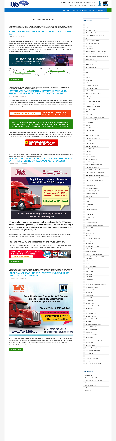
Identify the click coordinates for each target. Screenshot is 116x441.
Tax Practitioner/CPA (90, 385)
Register (77, 5)
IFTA (87, 206)
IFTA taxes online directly (92, 222)
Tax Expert (24, 96)
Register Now (89, 300)
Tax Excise (22, 36)
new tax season (89, 243)
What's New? (88, 390)
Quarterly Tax (89, 295)
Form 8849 (88, 183)
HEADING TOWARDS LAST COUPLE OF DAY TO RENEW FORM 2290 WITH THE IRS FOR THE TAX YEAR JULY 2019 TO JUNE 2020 (40, 159)
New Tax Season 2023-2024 (93, 246)
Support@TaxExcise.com (86, 2)
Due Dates (11, 87)
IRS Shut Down (89, 235)
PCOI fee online (90, 261)
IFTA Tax (88, 212)
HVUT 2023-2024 (90, 204)
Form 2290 (88, 125)
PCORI (87, 263)
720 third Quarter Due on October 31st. (96, 51)
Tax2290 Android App (91, 329)
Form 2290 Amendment (37, 87)
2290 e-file (88, 38)
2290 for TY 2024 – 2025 (92, 43)
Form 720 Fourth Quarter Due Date (95, 172)
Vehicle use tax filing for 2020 (93, 363)
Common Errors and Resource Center (95, 69)
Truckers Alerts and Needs (63, 270)
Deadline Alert (89, 75)
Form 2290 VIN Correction (60, 87)
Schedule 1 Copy (90, 303)
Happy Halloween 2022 (92, 193)
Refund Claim (89, 298)
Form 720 (88, 154)
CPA (87, 72)
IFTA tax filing (89, 214)
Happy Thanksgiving (91, 199)
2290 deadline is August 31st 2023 (95, 35)
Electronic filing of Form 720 (93, 104)
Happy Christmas (90, 185)
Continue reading (16, 79)
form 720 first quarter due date (94, 164)
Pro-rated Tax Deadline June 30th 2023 (96, 284)
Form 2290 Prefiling (91, 143)
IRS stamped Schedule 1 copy (92, 382)
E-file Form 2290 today (92, 88)
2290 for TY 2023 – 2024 (92, 40)
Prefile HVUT (89, 274)
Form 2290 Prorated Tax (92, 146)
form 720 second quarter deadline (94, 177)
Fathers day (89, 114)
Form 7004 (88, 151)
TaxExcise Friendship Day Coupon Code (96, 340)
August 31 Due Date (91, 64)
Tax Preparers (89, 321)
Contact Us (91, 5)
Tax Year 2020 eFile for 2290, (49, 27)
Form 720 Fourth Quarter (92, 167)
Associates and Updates (92, 62)
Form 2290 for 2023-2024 (92, 135)
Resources (83, 10)
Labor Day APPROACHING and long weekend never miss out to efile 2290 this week (39, 274)
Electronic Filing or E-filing (23, 87)
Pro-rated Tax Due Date (92, 287)
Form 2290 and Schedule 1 (23, 73)
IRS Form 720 (89, 227)
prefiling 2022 (89, 279)
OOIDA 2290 (89, 249)
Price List (75, 10)
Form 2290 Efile (41, 26)
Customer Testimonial (91, 378)
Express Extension (90, 109)
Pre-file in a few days (91, 266)
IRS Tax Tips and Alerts (91, 241)
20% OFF (88, 27)
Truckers (35, 88)
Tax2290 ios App (90, 332)
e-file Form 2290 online (92, 85)
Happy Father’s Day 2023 (92, 188)
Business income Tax (91, 67)
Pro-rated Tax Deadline (92, 282)
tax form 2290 (31, 71)
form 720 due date (90, 156)
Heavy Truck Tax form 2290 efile (93, 380)
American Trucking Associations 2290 (95, 54)
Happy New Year (90, 196)
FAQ (87, 112)
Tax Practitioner (101, 10)
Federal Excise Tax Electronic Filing (26, 26)
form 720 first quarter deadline (94, 162)
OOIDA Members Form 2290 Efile (94, 254)
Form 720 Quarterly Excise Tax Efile (95, 175)
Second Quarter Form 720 (92, 305)
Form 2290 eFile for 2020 (52, 26)
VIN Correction (89, 387)
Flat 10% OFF (89, 122)
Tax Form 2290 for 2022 (92, 319)
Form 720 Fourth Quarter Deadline (95, 170)
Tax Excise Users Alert (44, 270)
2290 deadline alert (91, 33)
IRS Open (88, 230)
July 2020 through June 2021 (56, 71)
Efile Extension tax (90, 98)
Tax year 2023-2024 (91, 326)
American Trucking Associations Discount (97, 56)
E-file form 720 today (91, 91)
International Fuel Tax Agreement (94, 225)
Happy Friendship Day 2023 (93, 191)
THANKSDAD (89, 353)
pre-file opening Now (91, 269)
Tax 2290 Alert (26, 27)
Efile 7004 (88, 96)
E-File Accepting (90, 83)
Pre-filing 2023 (89, 271)
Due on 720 (89, 80)
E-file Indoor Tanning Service (93, 93)
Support (84, 5)
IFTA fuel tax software (91, 209)
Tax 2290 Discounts (36, 27)
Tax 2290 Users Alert (36, 156)
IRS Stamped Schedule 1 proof (59, 269)
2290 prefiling (89, 48)
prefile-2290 (89, 276)
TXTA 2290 (60, 27)
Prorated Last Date (90, 290)
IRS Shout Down (90, 233)
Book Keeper (88, 375)
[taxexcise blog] (18, 3)
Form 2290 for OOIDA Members (94, 138)
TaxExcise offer (89, 342)
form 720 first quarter (91, 159)
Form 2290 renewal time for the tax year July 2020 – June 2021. (40, 32)
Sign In (71, 5)
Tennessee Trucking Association (94, 348)
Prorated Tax (89, 292)
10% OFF (88, 25)
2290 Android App (13, 154)
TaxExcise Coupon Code (92, 334)
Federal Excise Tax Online (92, 119)
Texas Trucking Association (93, 350)
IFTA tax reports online (92, 220)
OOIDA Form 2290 (17, 27)
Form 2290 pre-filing (91, 141)
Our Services (66, 10)
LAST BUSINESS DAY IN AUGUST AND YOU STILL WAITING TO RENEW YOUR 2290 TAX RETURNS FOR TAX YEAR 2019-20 (38, 92)
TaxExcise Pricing (90, 345)
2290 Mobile (22, 154)
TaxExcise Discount (91, 337)
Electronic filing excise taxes (93, 101)
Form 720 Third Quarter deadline (94, 180)
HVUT (87, 201)
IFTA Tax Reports (90, 217)
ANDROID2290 (12, 26)
